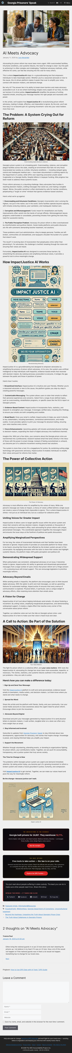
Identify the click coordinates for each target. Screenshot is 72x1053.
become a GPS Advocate (30, 1038)
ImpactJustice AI (15, 690)
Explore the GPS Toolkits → (36, 873)
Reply (7, 959)
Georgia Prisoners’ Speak (22, 2)
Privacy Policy (27, 1044)
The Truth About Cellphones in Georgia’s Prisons (23, 917)
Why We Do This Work (59, 1044)
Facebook (23, 897)
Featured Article (11, 906)
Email (44, 897)
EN (57, 3)
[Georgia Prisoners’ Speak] (3, 3)
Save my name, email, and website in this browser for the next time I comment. (35, 1022)
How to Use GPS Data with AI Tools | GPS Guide (29, 970)
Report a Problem (47, 1044)
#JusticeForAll (10, 909)
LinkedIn (35, 897)
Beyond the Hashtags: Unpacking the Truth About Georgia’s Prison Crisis (32, 914)
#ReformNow (22, 909)
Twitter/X (12, 897)
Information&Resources (27, 906)
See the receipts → (36, 845)
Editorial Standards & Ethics (14, 1044)
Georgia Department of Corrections (41, 909)
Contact (39, 1044)
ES (61, 3)
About (34, 1044)
